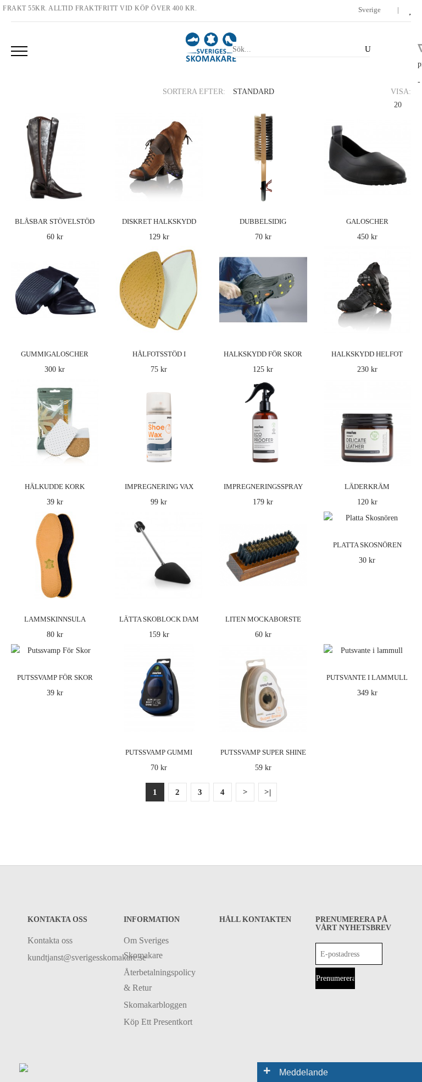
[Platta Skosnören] (401, 514)
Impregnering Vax (159, 486)
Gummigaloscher (54, 354)
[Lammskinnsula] (88, 589)
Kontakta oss (50, 940)
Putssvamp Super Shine (263, 752)
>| (267, 792)
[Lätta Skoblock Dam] (192, 589)
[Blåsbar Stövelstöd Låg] (88, 190)
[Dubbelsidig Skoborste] (296, 190)
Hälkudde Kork (55, 486)
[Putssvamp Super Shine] (296, 721)
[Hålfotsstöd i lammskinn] (192, 323)
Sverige (370, 10)
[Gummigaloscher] (88, 323)
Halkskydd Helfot (367, 354)
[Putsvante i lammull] (401, 647)
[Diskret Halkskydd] (192, 190)
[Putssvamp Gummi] (192, 721)
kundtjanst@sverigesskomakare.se (67, 957)
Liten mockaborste (263, 619)
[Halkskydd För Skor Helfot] (296, 323)
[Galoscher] (401, 190)
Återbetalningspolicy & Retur (160, 980)
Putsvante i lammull (367, 677)
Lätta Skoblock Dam (159, 619)
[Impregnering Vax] (192, 456)
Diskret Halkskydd (159, 221)
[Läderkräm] (401, 456)
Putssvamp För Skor (55, 677)
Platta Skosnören (367, 545)
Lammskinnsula (55, 619)
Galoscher (367, 221)
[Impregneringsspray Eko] (296, 456)
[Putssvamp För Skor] (88, 647)
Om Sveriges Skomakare (146, 948)
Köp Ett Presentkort (158, 1021)
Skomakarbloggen (155, 1004)
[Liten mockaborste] (296, 589)
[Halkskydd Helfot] (401, 323)
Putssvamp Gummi (158, 752)
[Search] (366, 49)
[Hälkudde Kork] (88, 456)
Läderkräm (367, 486)
